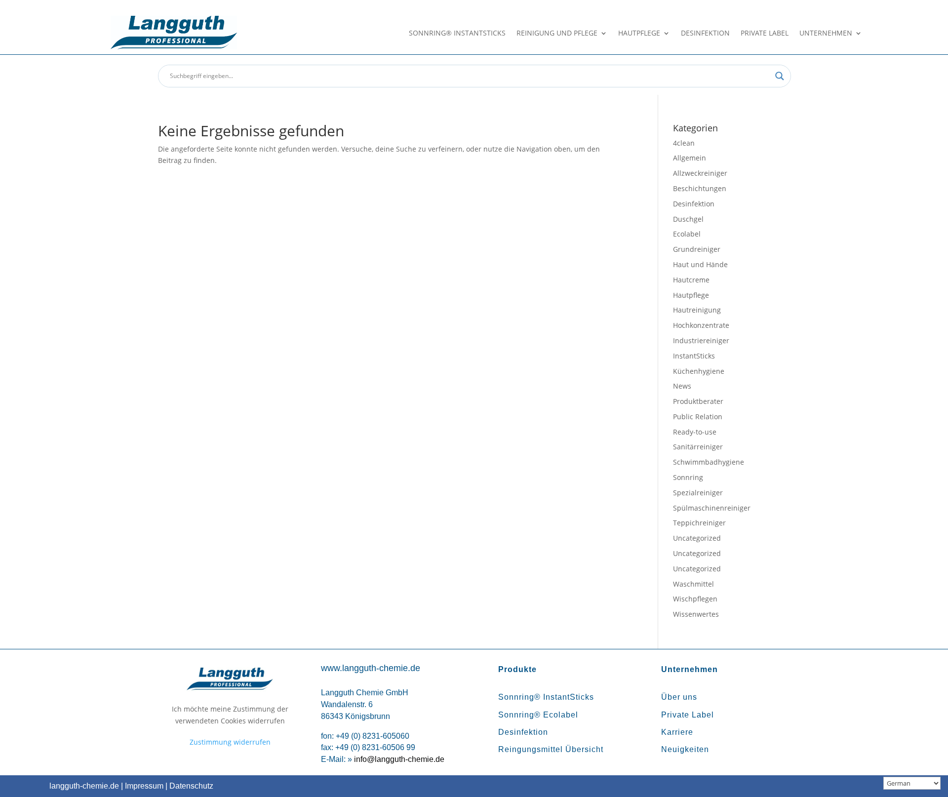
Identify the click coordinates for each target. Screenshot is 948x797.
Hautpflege (639, 34)
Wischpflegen (695, 598)
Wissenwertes (696, 614)
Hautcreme (691, 279)
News (682, 386)
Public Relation (697, 416)
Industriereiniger (701, 340)
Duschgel (688, 219)
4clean (684, 143)
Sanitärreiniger (698, 446)
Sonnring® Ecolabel (538, 715)
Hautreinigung (697, 310)
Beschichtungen (699, 188)
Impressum (144, 786)
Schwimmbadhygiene (708, 462)
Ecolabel (687, 234)
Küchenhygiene (698, 371)
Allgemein (689, 157)
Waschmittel (693, 584)
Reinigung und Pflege (556, 34)
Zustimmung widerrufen (230, 742)
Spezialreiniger (698, 492)
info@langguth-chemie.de (399, 759)
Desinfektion (705, 34)
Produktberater (698, 401)
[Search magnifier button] (780, 76)
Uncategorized (697, 538)
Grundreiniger (696, 249)
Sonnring (688, 477)
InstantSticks (694, 355)
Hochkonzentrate (701, 325)
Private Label (765, 34)
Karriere (677, 732)
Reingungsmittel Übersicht (550, 749)
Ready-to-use (694, 432)
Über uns (679, 697)
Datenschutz (191, 786)
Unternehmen (825, 34)
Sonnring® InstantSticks (457, 34)
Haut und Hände (700, 264)
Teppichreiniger (699, 522)
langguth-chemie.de (84, 786)
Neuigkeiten (685, 749)
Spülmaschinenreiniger (711, 508)
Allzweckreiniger (700, 173)
